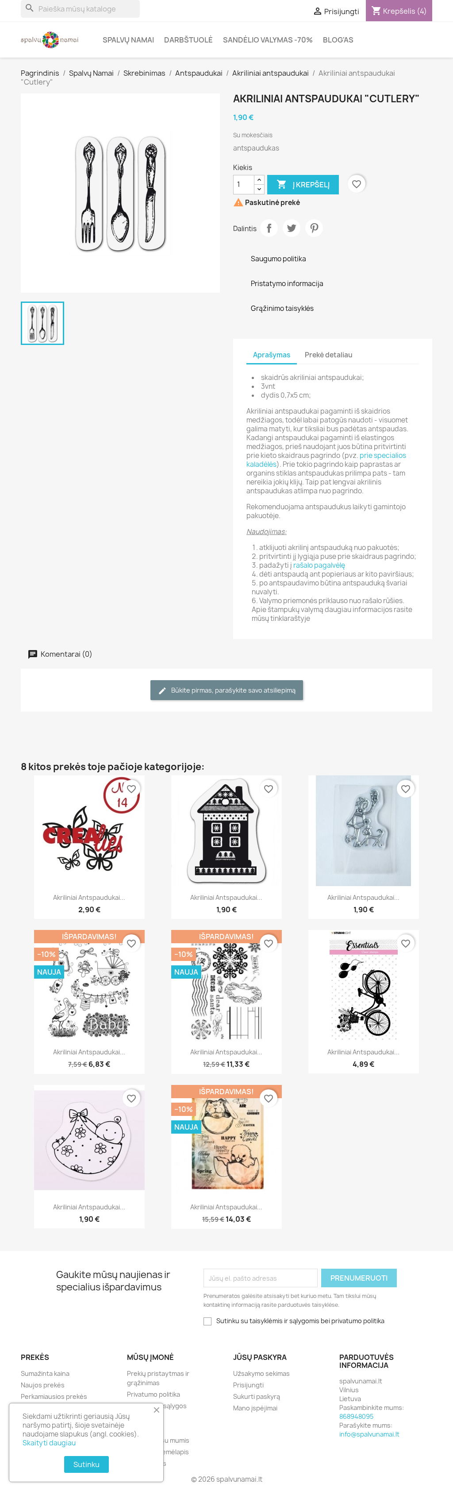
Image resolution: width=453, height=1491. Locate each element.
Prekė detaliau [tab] (329, 355)
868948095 (356, 1416)
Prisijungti (248, 1385)
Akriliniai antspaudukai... (89, 897)
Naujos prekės (43, 1385)
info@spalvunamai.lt (369, 1434)
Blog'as (338, 40)
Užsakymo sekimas (261, 1373)
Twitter (291, 228)
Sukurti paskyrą (256, 1396)
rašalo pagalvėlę (319, 565)
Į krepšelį (303, 184)
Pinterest (314, 228)
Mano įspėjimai (255, 1408)
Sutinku (86, 1464)
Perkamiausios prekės (54, 1396)
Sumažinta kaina (45, 1373)
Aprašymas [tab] (271, 355)
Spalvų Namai (128, 40)
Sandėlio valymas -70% (268, 40)
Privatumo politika (153, 1394)
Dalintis (269, 228)
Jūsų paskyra (260, 1357)
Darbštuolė (188, 40)
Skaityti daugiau (49, 1443)
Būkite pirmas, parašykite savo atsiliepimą (233, 690)
